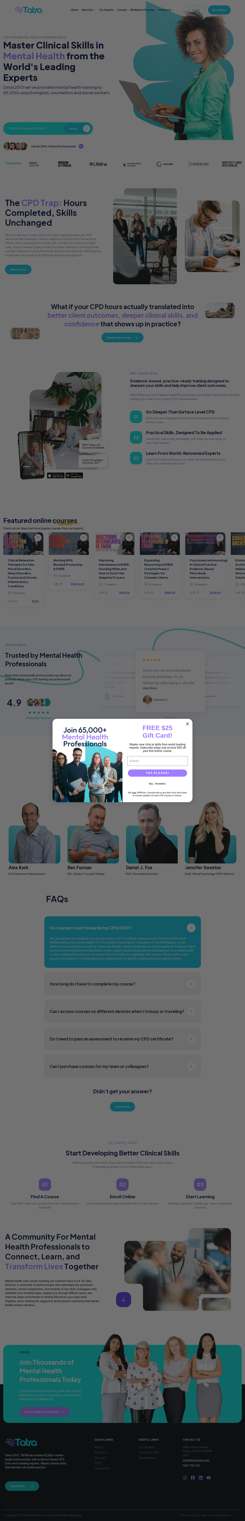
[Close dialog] (187, 724)
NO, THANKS (157, 784)
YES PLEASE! (157, 773)
